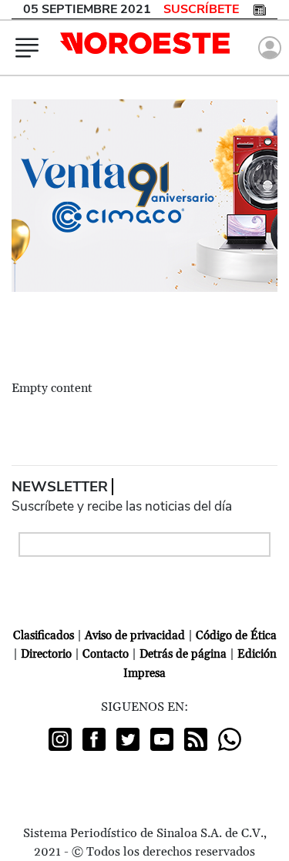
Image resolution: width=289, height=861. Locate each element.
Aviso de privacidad (135, 635)
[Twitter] (128, 739)
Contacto (105, 654)
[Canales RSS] (195, 739)
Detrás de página (183, 654)
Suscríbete (201, 9)
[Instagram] (60, 739)
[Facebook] (94, 739)
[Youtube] (161, 739)
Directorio (46, 654)
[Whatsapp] (229, 739)
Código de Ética (236, 635)
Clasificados (43, 635)
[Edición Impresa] (260, 9)
